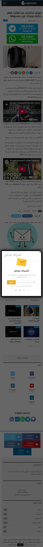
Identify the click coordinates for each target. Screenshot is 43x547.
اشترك (11, 282)
